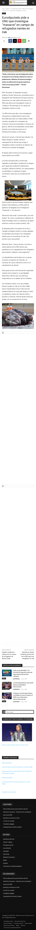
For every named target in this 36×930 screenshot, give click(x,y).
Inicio (3, 9)
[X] (15, 41)
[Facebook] (10, 41)
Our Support (6, 689)
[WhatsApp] (24, 41)
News (7, 9)
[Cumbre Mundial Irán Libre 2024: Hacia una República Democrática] (7, 685)
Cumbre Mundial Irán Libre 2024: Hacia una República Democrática (23, 685)
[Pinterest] (20, 41)
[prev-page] (3, 705)
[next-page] (6, 705)
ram (9, 37)
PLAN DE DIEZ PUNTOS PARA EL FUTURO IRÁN (17, 767)
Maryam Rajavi (7, 763)
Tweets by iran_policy (9, 792)
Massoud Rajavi (7, 778)
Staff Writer (16, 679)
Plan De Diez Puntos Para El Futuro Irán (15, 745)
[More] (29, 41)
